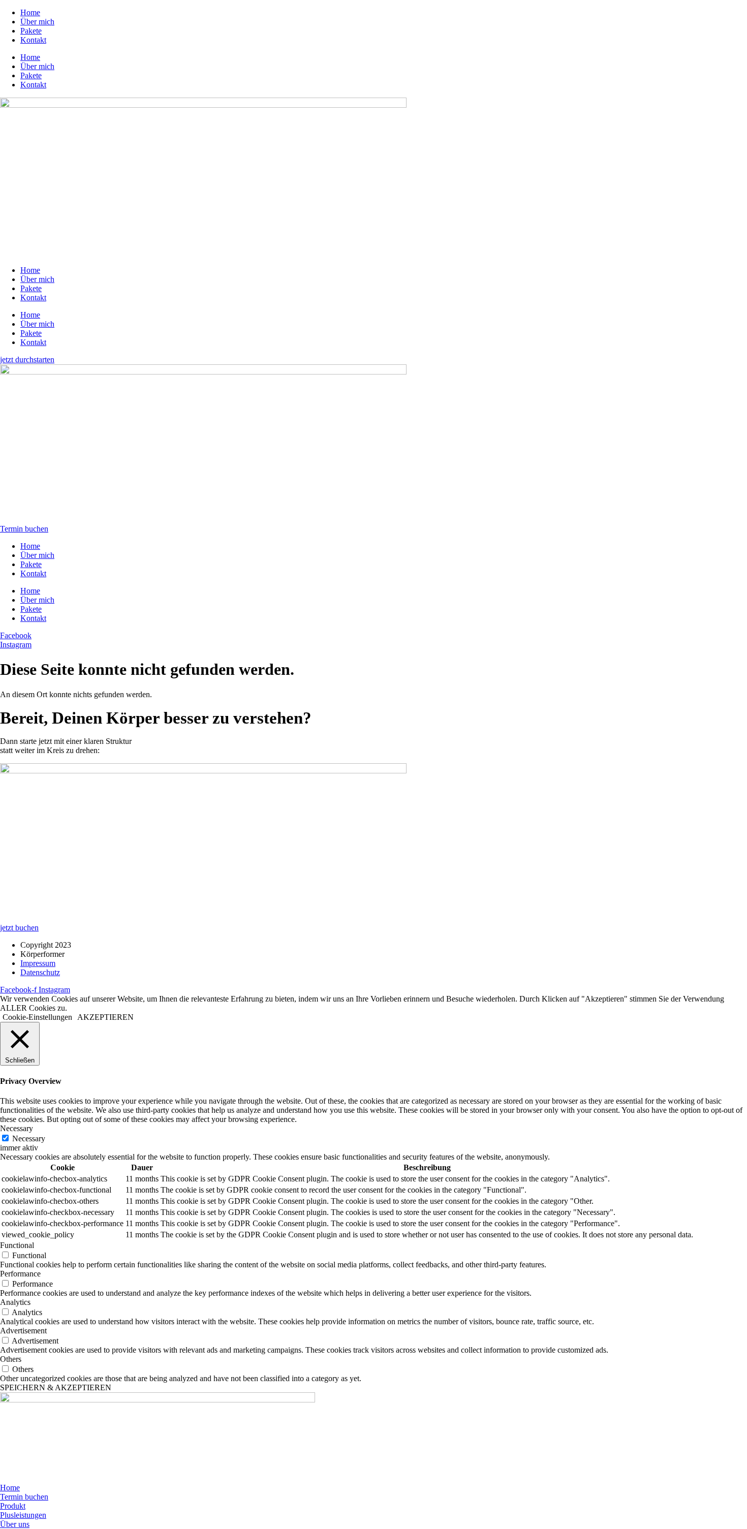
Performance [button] (20, 1273)
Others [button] (10, 1359)
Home (30, 12)
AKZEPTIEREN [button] (105, 1017)
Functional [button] (17, 1245)
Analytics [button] (15, 1302)
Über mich (37, 21)
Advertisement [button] (23, 1330)
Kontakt (33, 40)
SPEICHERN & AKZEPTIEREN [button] (55, 1387)
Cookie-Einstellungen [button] (37, 1017)
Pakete (31, 30)
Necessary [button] (16, 1128)
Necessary (28, 1138)
